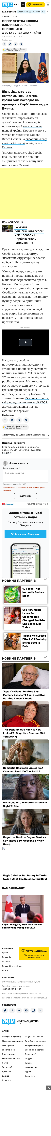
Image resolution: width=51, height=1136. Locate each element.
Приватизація (8, 1054)
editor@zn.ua (41, 998)
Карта (5, 970)
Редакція (6, 957)
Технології (7, 1067)
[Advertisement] (25, 193)
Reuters (7, 147)
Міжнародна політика (12, 1041)
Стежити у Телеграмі (27, 534)
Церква (5, 1076)
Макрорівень (8, 1045)
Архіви (5, 952)
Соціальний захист (34, 1037)
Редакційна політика (12, 966)
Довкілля (6, 1071)
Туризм (28, 1072)
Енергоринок (8, 1050)
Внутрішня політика (11, 1037)
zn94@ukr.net (35, 993)
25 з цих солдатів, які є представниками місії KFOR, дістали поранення (25, 402)
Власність (30, 1076)
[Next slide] (46, 12)
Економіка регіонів (11, 1058)
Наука (5, 1063)
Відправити (25, 496)
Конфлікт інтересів (34, 1045)
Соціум (28, 1058)
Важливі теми (9, 12)
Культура (6, 1080)
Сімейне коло (31, 1067)
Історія (28, 1063)
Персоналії (30, 1054)
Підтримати (37, 5)
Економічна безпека (34, 1050)
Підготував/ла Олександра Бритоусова (23, 434)
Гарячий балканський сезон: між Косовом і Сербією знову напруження (29, 235)
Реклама (6, 961)
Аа (23, 5)
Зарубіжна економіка (35, 1041)
